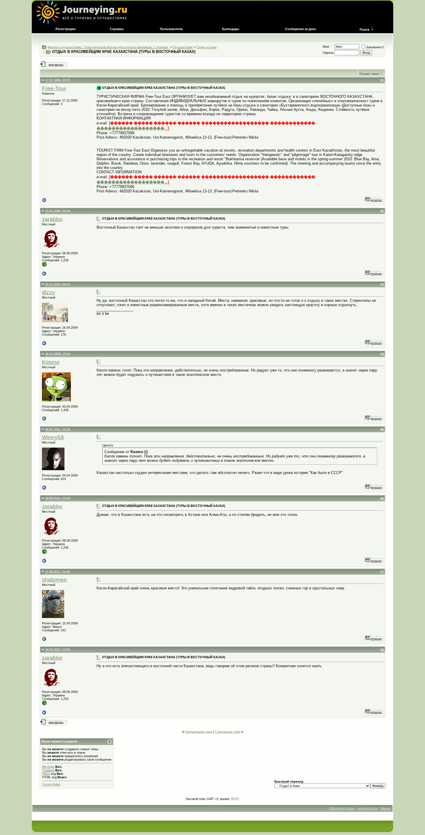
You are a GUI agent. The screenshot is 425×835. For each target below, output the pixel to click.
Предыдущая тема (198, 731)
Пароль (328, 52)
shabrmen (54, 580)
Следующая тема (228, 731)
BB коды (48, 766)
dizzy (48, 292)
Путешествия (183, 47)
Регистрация (65, 29)
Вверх (386, 808)
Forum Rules (51, 784)
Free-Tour (54, 88)
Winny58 (53, 437)
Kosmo (51, 362)
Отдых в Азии (206, 47)
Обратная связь (341, 808)
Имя (326, 46)
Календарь (230, 29)
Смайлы (48, 770)
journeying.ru (367, 808)
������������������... (132, 128)
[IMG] (46, 773)
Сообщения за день (300, 29)
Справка (116, 29)
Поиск (364, 29)
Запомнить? (375, 47)
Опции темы (369, 74)
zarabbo (52, 219)
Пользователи (171, 29)
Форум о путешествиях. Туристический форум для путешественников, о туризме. (108, 47)
